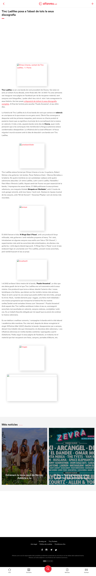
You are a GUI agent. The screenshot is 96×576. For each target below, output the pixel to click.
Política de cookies (46, 544)
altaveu (50, 3)
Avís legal (34, 544)
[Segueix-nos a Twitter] (56, 550)
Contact (86, 572)
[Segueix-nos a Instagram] (46, 550)
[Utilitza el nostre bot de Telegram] (51, 550)
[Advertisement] (32, 39)
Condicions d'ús (60, 544)
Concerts (28, 572)
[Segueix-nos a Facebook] (42, 550)
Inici (9, 572)
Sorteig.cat (42, 541)
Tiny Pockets (53, 541)
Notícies (67, 572)
